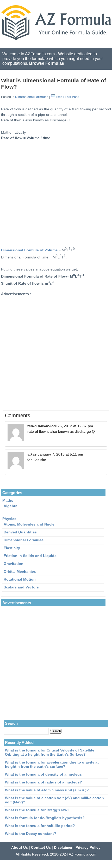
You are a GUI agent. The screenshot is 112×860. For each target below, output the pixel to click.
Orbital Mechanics (20, 571)
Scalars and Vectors (21, 587)
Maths (7, 500)
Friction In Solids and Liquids (30, 556)
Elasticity (12, 548)
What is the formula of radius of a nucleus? (43, 782)
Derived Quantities (20, 532)
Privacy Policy (88, 847)
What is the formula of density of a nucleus (43, 774)
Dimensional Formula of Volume (29, 250)
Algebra (10, 506)
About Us (19, 847)
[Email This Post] (53, 97)
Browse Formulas (46, 63)
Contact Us (41, 847)
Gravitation (13, 563)
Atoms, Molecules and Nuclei (29, 524)
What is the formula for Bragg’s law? (37, 810)
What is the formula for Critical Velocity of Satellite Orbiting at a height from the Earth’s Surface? (49, 752)
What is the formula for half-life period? (40, 826)
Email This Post (67, 97)
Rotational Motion (20, 579)
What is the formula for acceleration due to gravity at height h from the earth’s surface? (52, 764)
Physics (9, 519)
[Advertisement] (56, 193)
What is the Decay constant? (30, 833)
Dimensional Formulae (31, 97)
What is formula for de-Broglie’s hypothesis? (45, 818)
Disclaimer (63, 847)
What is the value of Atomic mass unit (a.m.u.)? (47, 790)
